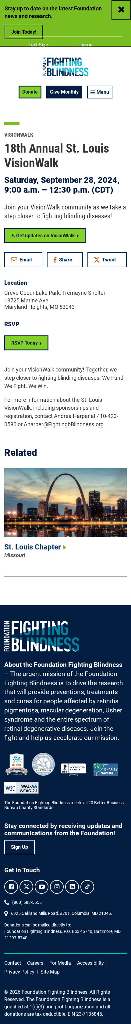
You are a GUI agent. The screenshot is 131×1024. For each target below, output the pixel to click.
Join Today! (23, 32)
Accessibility (90, 963)
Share (67, 261)
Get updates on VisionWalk (45, 235)
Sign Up (19, 847)
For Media (60, 963)
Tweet (109, 260)
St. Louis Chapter (32, 547)
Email (25, 260)
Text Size (38, 45)
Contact (12, 963)
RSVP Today (24, 343)
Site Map (50, 972)
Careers (35, 963)
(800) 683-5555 (27, 902)
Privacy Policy (19, 972)
